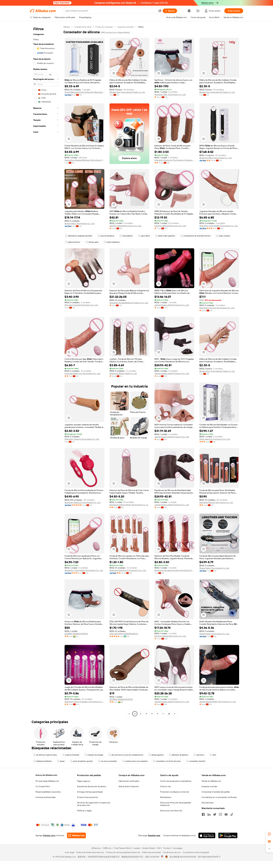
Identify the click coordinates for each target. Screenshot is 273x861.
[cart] (198, 11)
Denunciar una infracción (171, 810)
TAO (159, 848)
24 (169, 714)
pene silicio (145, 236)
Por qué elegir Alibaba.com (47, 781)
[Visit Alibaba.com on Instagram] (220, 814)
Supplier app (154, 835)
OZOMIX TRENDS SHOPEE (76, 634)
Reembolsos (165, 797)
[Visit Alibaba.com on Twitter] (214, 814)
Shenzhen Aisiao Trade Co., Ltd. (123, 373)
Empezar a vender (209, 786)
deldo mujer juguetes (166, 236)
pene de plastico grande (83, 761)
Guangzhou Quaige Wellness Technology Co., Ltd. (84, 160)
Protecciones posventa (87, 797)
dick (214, 755)
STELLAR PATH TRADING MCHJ (123, 634)
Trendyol (167, 848)
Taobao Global (148, 848)
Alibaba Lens (49, 835)
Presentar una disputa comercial (174, 792)
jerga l (62, 761)
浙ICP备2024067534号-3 (209, 857)
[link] (269, 834)
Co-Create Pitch (43, 786)
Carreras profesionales (46, 797)
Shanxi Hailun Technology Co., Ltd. (80, 223)
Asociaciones (208, 802)
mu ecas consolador (109, 761)
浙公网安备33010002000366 (183, 857)
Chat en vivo (165, 786)
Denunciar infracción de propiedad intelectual (175, 803)
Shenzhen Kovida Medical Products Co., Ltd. (128, 303)
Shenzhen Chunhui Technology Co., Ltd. (216, 308)
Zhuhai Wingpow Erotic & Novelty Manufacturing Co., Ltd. (84, 92)
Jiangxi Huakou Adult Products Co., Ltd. (171, 305)
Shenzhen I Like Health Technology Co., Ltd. (218, 226)
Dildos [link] (141, 27)
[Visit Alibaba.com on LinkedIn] (209, 814)
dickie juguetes (157, 755)
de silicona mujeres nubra (46, 755)
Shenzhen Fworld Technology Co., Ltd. (81, 305)
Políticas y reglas (84, 810)
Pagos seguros (83, 781)
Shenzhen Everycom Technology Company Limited (174, 160)
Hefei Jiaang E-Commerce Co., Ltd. (214, 439)
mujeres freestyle (72, 755)
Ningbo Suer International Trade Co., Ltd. (127, 92)
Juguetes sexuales (125, 27)
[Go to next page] (174, 713)
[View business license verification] (162, 856)
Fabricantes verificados (129, 781)
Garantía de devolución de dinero (91, 786)
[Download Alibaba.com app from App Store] (206, 835)
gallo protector (74, 242)
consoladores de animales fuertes (196, 236)
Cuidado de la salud (82, 27)
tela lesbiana (127, 236)
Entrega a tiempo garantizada (90, 792)
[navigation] (46, 370)
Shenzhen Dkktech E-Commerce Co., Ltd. (127, 570)
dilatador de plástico (180, 755)
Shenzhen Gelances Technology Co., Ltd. (83, 502)
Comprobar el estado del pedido (216, 792)
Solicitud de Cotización (129, 786)
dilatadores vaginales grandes (80, 236)
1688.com (107, 848)
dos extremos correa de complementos (127, 755)
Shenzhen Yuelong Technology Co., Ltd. (82, 439)
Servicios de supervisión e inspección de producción (93, 803)
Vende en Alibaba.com (211, 781)
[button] (160, 11)
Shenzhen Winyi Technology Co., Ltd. (215, 158)
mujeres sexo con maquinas (136, 761)
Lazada (137, 848)
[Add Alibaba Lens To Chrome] (76, 835)
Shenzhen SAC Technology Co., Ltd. (170, 94)
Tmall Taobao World (122, 848)
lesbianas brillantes (44, 761)
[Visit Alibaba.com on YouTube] (226, 814)
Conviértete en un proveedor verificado (219, 797)
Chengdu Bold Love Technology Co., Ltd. (82, 373)
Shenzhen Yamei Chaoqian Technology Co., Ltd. (84, 701)
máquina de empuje (95, 755)
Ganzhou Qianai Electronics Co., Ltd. (125, 226)
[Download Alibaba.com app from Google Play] (227, 835)
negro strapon (224, 236)
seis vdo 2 (200, 755)
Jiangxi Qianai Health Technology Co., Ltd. (217, 701)
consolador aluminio (197, 761)
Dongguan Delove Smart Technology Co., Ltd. (129, 505)
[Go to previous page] (129, 713)
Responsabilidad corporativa (48, 792)
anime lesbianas (113, 242)
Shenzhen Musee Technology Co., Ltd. (216, 502)
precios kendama (107, 236)
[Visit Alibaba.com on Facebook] (203, 814)
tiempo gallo (93, 242)
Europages (178, 848)
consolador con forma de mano (168, 761)
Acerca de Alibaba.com (46, 775)
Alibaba (66, 27)
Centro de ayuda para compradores (175, 781)
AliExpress (96, 848)
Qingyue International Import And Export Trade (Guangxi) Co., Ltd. (174, 570)
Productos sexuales (104, 27)
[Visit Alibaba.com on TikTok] (231, 814)
